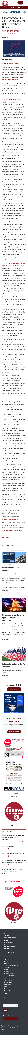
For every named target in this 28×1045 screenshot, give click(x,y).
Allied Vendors (7, 963)
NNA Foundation (7, 990)
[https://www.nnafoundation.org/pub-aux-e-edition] (14, 771)
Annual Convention (8, 980)
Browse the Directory (14, 731)
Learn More (13, 825)
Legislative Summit (8, 984)
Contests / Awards (8, 982)
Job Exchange (7, 971)
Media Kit (6, 957)
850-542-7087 (15, 1015)
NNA (5, 988)
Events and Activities (8, 942)
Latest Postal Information (10, 937)
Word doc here (13, 63)
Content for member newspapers (11, 965)
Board (5, 997)
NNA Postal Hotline (8, 948)
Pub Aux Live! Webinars (9, 975)
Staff (5, 995)
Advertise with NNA (14, 685)
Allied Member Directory (14, 720)
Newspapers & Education (9, 973)
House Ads (6, 969)
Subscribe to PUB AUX (14, 796)
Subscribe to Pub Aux (8, 955)
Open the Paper (14, 793)
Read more (5, 590)
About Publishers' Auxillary (10, 953)
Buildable (3, 1029)
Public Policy (6, 935)
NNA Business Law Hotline (10, 946)
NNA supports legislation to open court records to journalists (13, 617)
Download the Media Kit (14, 689)
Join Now (6, 944)
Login (20, 3)
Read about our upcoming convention (12, 842)
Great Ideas (6, 967)
